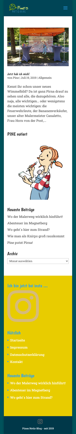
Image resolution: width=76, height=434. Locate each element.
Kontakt (16, 362)
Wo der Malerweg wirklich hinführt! (35, 216)
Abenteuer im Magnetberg (27, 223)
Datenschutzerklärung (27, 354)
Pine (16, 78)
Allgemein (45, 78)
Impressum (19, 347)
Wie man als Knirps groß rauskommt (35, 236)
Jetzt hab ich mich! (18, 74)
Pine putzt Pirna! (20, 242)
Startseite (17, 340)
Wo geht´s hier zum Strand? (28, 229)
